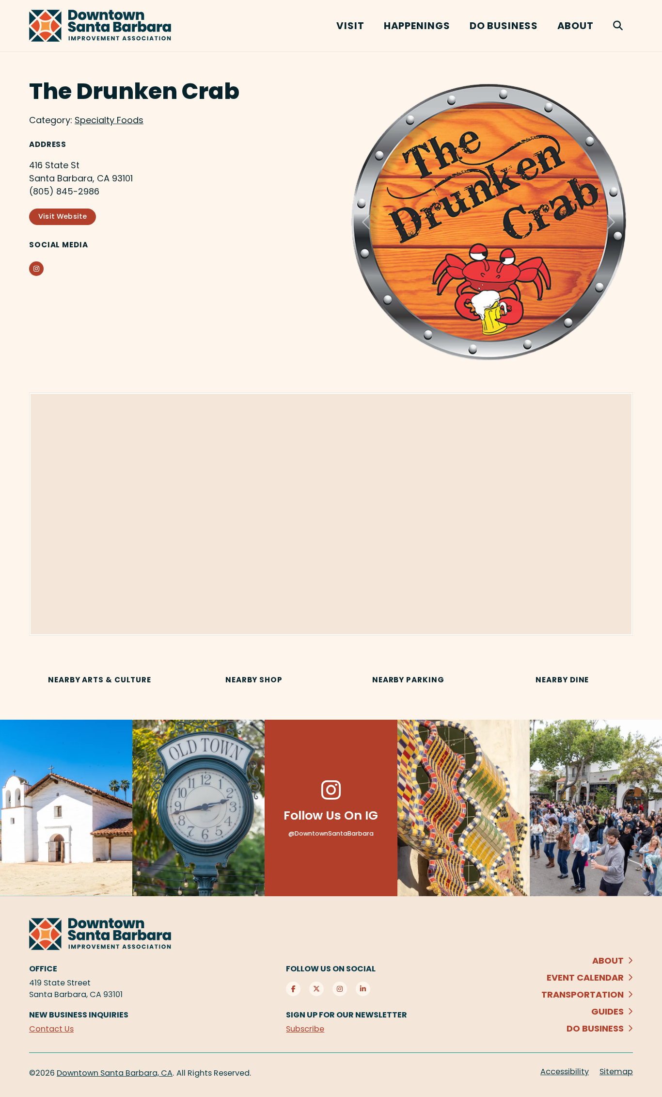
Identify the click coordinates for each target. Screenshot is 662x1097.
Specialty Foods (109, 120)
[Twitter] (316, 991)
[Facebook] (293, 991)
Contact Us (51, 1031)
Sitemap (616, 1074)
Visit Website (62, 216)
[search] (618, 25)
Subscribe (305, 1031)
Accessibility (564, 1074)
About (575, 25)
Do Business (504, 25)
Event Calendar (585, 980)
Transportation (582, 997)
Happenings (417, 25)
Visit (350, 25)
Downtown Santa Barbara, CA (115, 1075)
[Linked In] (363, 991)
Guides (607, 1014)
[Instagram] (339, 991)
